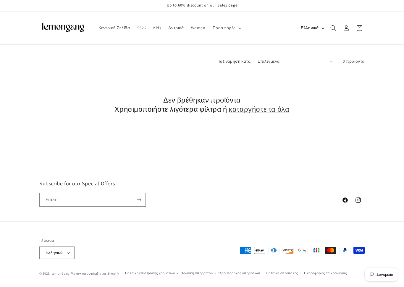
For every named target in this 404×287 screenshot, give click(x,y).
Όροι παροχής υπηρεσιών (239, 273)
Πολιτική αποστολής (282, 273)
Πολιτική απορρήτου (197, 273)
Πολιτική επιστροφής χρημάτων (150, 273)
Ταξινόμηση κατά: (234, 61)
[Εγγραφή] (139, 200)
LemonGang (60, 273)
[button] (226, 28)
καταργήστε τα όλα (259, 109)
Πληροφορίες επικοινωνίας (325, 273)
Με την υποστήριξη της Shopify (95, 273)
